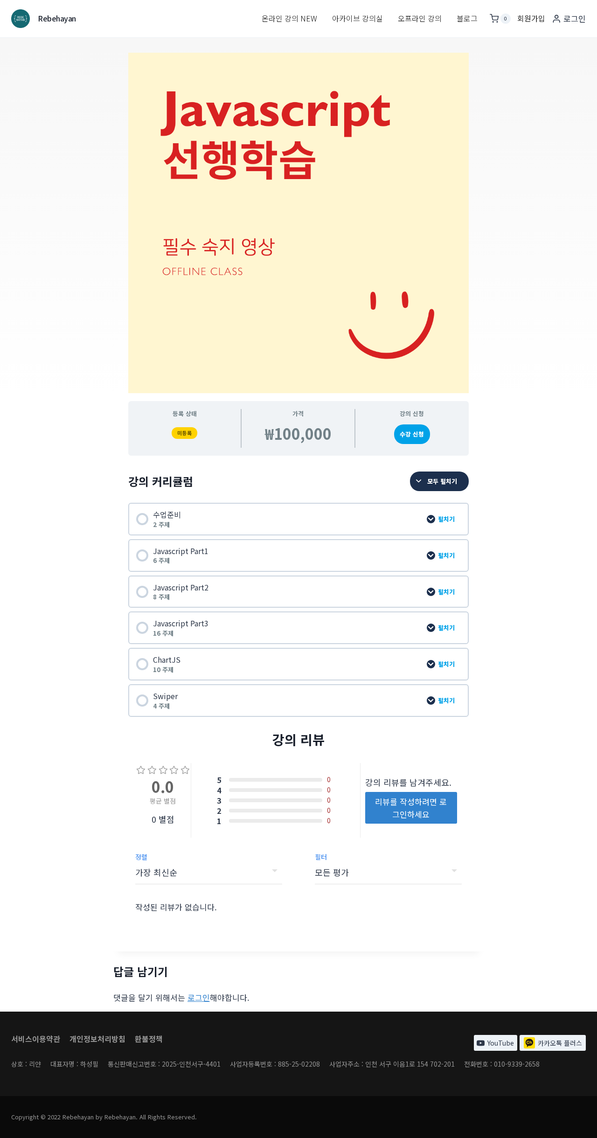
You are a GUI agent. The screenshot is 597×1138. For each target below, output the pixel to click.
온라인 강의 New (289, 18)
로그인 (198, 997)
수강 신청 (412, 434)
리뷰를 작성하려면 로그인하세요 (411, 808)
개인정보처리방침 (97, 1038)
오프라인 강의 (420, 18)
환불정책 (149, 1038)
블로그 (467, 18)
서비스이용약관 (35, 1038)
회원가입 (531, 18)
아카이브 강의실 (357, 18)
